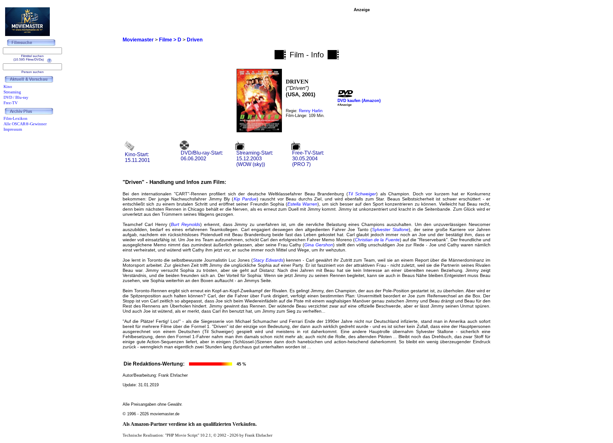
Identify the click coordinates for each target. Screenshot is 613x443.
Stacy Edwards (268, 260)
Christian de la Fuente (377, 239)
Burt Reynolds (185, 224)
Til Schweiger (362, 193)
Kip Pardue (245, 198)
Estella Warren (302, 204)
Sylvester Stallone (390, 229)
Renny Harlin (310, 110)
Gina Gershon (318, 244)
